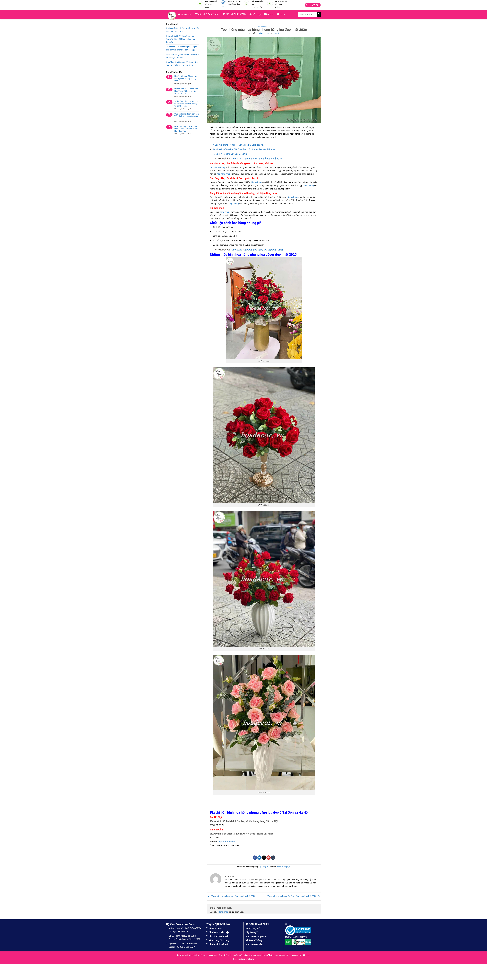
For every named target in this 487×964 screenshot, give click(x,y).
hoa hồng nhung (224, 174)
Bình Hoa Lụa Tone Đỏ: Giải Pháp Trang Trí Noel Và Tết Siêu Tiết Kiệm (244, 149)
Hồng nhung (292, 197)
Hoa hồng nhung (217, 167)
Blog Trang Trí (264, 26)
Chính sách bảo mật (219, 932)
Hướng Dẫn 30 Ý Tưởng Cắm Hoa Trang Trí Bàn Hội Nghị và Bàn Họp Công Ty (180, 39)
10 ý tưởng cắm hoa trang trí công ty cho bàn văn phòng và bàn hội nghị (181, 48)
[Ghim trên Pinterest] (268, 857)
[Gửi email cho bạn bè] (264, 857)
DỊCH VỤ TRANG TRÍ (235, 14)
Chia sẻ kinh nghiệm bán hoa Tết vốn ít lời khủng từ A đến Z (182, 56)
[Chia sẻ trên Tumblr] (273, 857)
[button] (313, 5)
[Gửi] (319, 14)
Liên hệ (271, 14)
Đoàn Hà (276, 33)
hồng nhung (256, 182)
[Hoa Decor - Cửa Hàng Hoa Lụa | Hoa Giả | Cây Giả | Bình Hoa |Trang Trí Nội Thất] (172, 15)
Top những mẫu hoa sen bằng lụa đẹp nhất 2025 (256, 249)
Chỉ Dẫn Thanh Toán (219, 936)
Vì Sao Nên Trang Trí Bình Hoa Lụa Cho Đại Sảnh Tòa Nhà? (239, 145)
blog (282, 14)
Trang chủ (186, 14)
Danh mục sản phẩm (207, 14)
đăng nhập (223, 912)
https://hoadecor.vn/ (227, 841)
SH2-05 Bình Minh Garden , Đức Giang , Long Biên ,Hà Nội (201, 955)
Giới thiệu (256, 14)
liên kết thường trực (283, 867)
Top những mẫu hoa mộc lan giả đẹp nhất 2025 (256, 158)
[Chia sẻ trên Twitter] (259, 857)
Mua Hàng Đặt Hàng (219, 940)
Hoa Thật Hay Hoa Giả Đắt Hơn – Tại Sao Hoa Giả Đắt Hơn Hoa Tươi (182, 63)
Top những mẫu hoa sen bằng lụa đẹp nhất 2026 (233, 896)
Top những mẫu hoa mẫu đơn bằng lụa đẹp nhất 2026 (292, 896)
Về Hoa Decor (216, 928)
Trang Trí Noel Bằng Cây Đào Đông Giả (230, 154)
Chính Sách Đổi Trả (218, 944)
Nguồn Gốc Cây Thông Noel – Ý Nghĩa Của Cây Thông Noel (182, 29)
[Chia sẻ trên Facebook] (255, 857)
